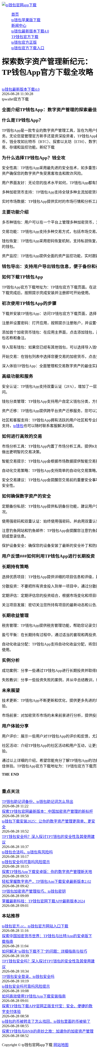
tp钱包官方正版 (24, 42)
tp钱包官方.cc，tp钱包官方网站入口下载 (35, 926)
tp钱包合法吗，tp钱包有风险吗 (27, 852)
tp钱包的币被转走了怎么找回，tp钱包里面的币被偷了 (46, 1021)
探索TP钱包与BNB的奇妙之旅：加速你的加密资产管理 (47, 1031)
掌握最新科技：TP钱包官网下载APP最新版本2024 (43, 901)
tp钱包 (18, 426)
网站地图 (61, 1045)
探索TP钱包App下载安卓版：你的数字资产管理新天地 (47, 872)
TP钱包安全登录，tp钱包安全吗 (28, 977)
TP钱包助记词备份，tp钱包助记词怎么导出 (37, 802)
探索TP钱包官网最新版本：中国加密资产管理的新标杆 (47, 811)
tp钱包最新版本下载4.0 (30, 31)
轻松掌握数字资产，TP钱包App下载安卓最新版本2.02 (46, 882)
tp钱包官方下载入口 (27, 48)
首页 (15, 14)
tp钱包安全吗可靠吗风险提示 (26, 862)
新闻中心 (18, 26)
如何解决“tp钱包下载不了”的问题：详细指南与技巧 (44, 951)
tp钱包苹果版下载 (25, 20)
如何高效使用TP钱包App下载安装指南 (34, 996)
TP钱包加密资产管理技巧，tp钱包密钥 (34, 891)
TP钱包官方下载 (24, 37)
